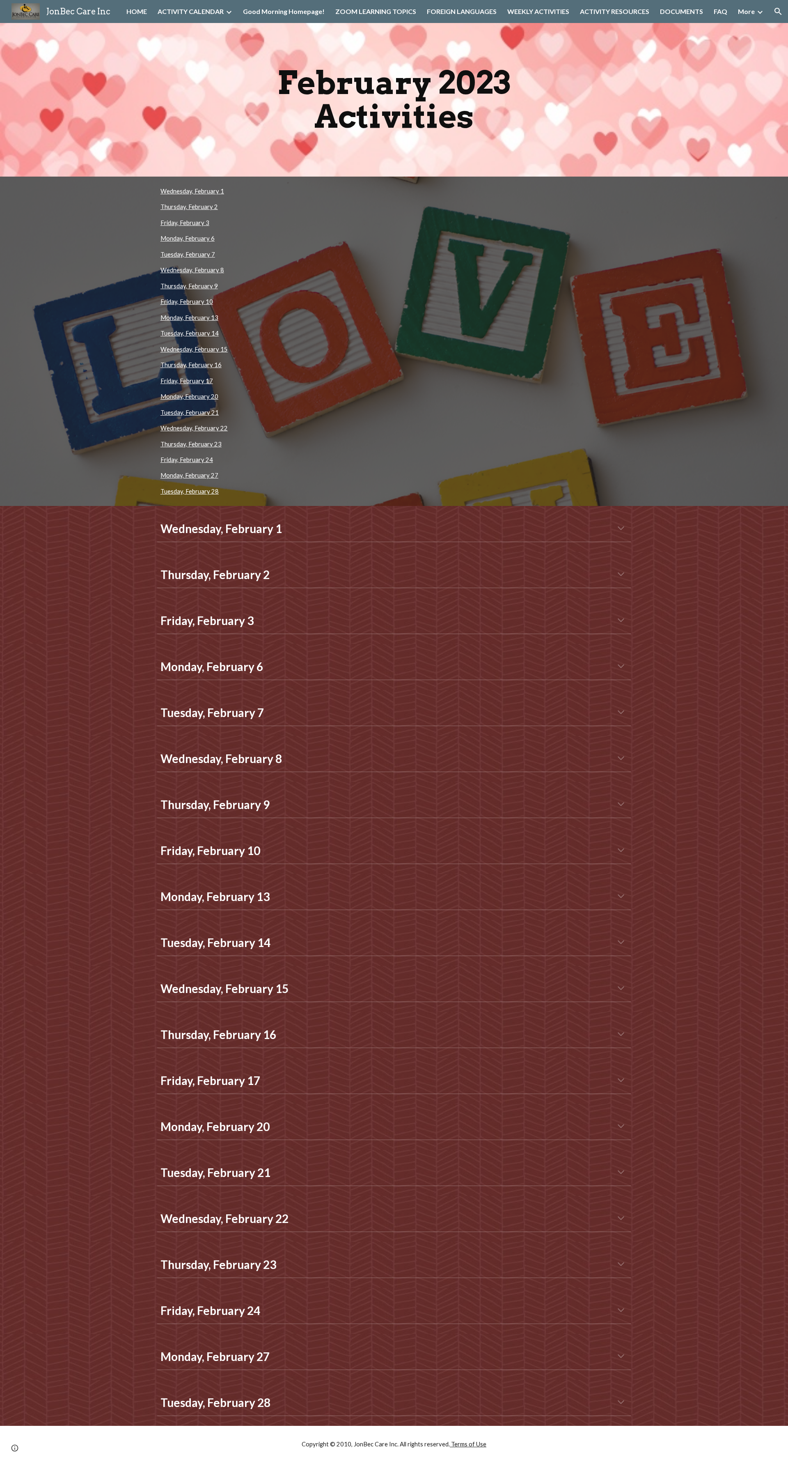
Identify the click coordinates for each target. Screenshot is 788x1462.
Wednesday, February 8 (192, 270)
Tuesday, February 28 (189, 491)
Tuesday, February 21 (189, 412)
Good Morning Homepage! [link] (284, 11)
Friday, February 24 (186, 459)
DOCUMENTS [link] (681, 11)
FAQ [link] (720, 11)
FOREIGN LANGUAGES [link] (462, 11)
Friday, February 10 (186, 301)
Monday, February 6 (187, 238)
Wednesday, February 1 (192, 191)
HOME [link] (136, 11)
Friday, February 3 (184, 222)
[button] (778, 11)
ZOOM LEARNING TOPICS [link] (375, 11)
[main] (394, 99)
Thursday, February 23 (191, 444)
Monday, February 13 (189, 317)
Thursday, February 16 (191, 364)
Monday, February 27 (189, 475)
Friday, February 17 (186, 380)
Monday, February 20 (189, 396)
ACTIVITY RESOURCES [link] (614, 11)
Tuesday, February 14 (189, 333)
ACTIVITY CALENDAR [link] (191, 11)
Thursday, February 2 (189, 206)
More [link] (746, 11)
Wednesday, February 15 (194, 349)
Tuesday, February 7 (187, 254)
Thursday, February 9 (189, 286)
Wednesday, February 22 (194, 428)
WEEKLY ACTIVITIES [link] (538, 11)
